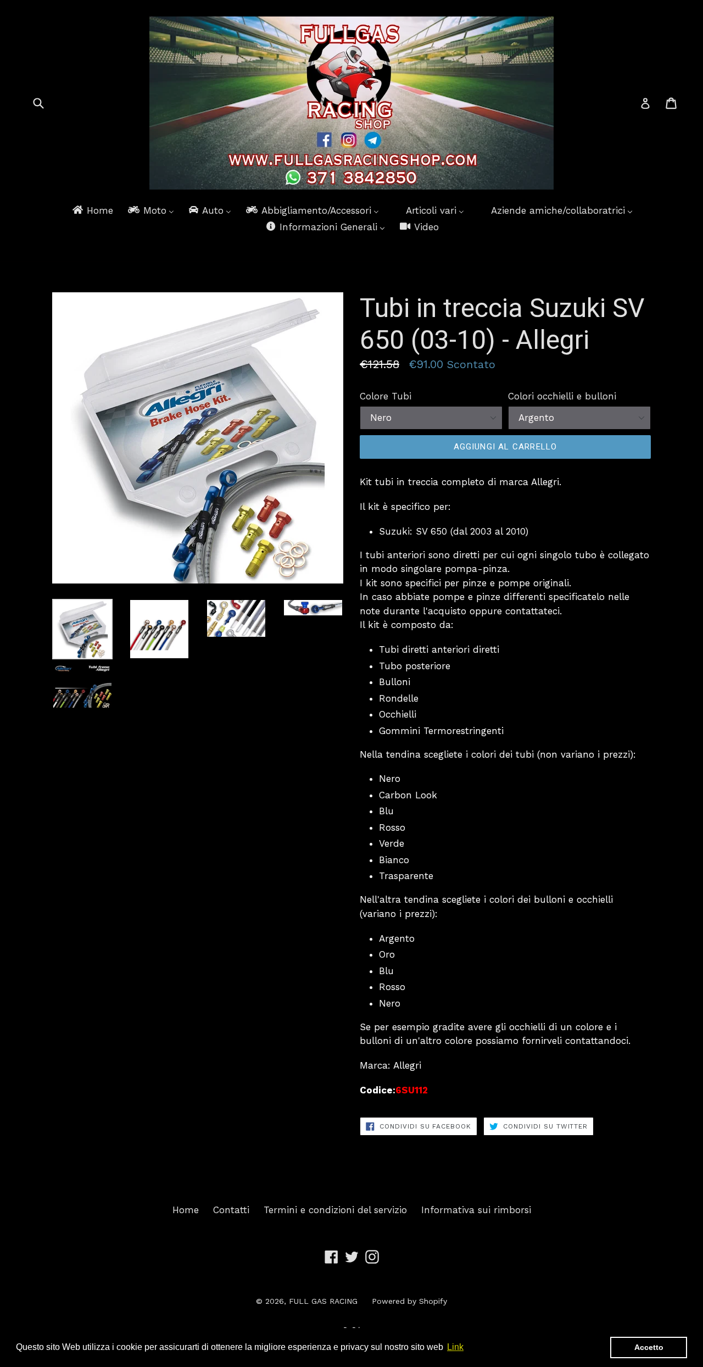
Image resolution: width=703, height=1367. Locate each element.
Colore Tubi (385, 396)
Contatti (231, 1209)
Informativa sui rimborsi (476, 1209)
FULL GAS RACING (323, 1301)
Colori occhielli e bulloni (562, 396)
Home (185, 1209)
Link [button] (455, 1347)
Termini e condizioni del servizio (335, 1209)
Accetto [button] (648, 1347)
